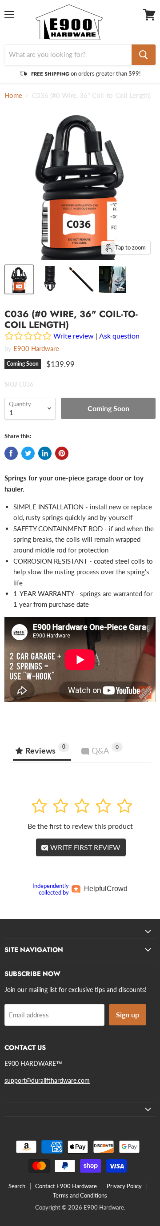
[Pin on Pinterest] (61, 453)
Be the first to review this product (80, 826)
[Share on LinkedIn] (45, 453)
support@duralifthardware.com (47, 1080)
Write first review (84, 847)
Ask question (119, 335)
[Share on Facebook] (11, 453)
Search (16, 1186)
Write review (73, 335)
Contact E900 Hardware (66, 1186)
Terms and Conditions (80, 1195)
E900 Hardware (36, 348)
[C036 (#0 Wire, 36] (19, 279)
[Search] (144, 54)
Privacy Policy (124, 1186)
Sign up (127, 1014)
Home (13, 95)
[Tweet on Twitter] (28, 453)
